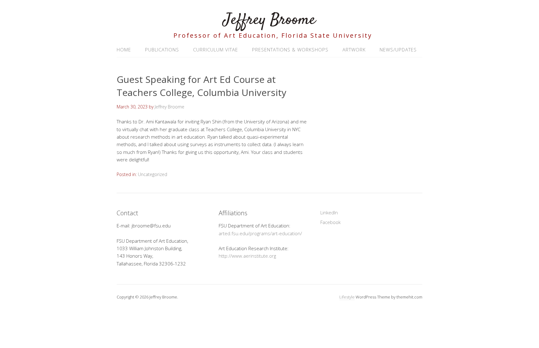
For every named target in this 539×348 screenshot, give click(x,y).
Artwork (354, 49)
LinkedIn (329, 212)
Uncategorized (152, 174)
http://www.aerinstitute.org (247, 256)
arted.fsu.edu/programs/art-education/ (260, 233)
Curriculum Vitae (215, 49)
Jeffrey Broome (269, 20)
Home (124, 49)
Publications (162, 49)
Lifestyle (347, 297)
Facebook (330, 222)
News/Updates (398, 49)
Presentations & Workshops (290, 49)
